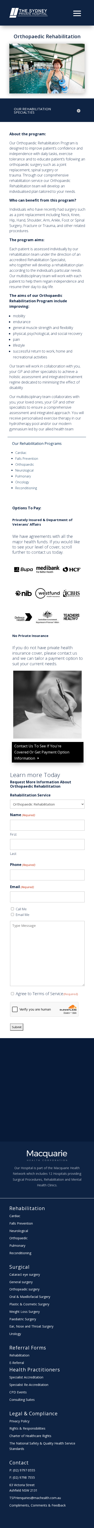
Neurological (24, 470)
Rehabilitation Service (30, 795)
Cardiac (20, 453)
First (13, 834)
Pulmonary (23, 476)
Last (13, 853)
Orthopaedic (24, 464)
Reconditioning (26, 488)
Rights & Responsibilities (27, 1428)
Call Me (21, 909)
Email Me (22, 914)
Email (22, 886)
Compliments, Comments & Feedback (37, 1505)
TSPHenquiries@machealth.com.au (35, 1498)
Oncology (22, 482)
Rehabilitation (27, 1208)
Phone (22, 864)
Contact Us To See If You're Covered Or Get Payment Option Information (41, 752)
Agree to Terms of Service (47, 993)
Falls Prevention (26, 458)
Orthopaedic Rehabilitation (47, 36)
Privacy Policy (19, 1421)
